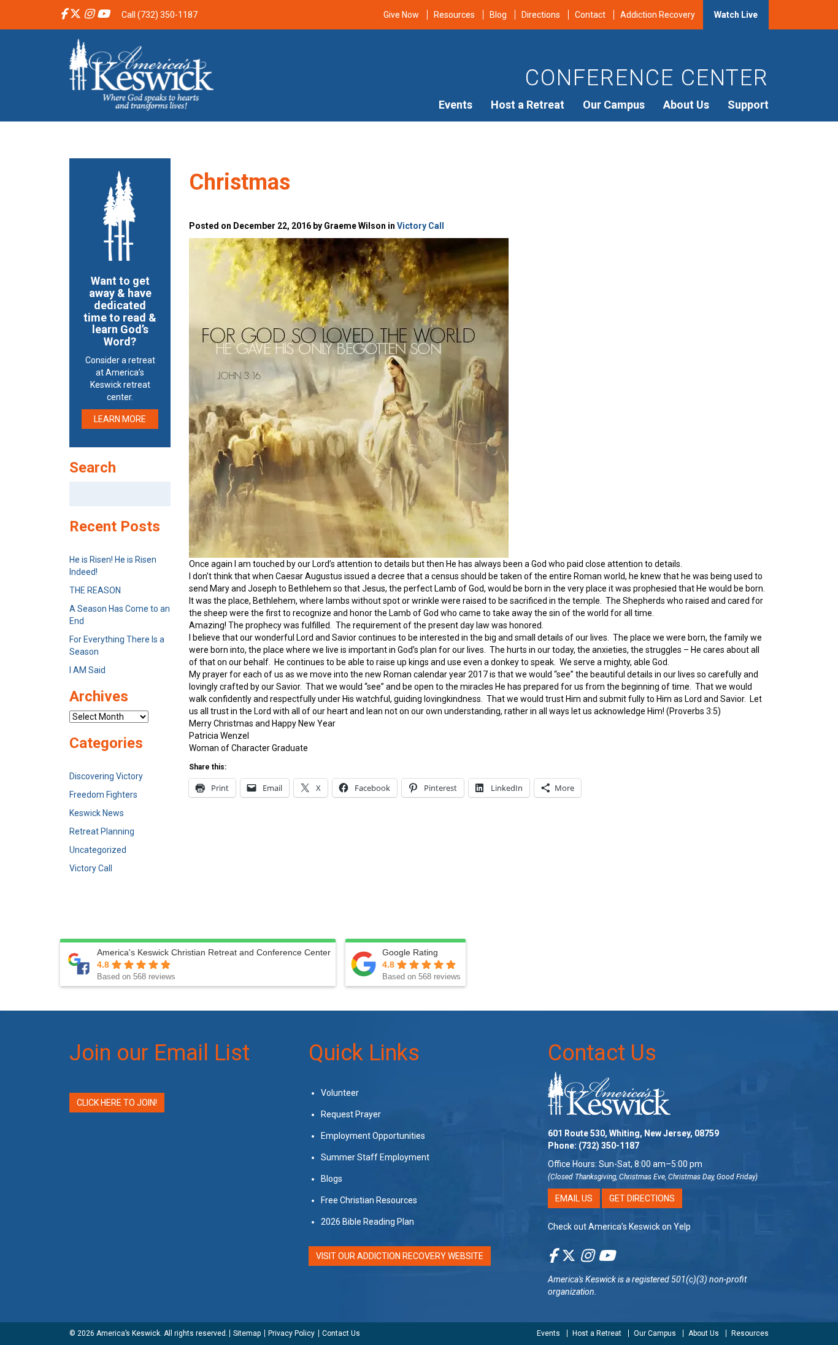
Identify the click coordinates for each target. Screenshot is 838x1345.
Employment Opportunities (373, 1136)
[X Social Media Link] (75, 15)
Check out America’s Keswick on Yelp (619, 1226)
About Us (686, 104)
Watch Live (736, 15)
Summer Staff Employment (375, 1157)
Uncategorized (97, 850)
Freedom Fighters (103, 795)
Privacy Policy (291, 1333)
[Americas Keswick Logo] (141, 74)
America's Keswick (582, 1279)
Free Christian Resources (369, 1200)
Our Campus (614, 104)
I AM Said (87, 670)
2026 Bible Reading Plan (367, 1222)
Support (748, 104)
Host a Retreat (527, 104)
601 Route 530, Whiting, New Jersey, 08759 (633, 1133)
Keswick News (96, 813)
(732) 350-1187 (609, 1145)
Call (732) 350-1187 (159, 15)
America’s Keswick (128, 1333)
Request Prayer (351, 1114)
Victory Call (420, 226)
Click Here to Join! (117, 1103)
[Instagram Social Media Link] (89, 15)
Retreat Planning (101, 831)
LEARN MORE (120, 419)
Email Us (574, 1198)
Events (455, 104)
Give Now (401, 15)
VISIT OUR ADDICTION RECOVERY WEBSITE (399, 1256)
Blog (498, 15)
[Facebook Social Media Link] (63, 15)
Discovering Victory (106, 776)
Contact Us (602, 1053)
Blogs (331, 1179)
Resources (454, 15)
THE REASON (95, 590)
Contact (590, 15)
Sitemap (247, 1333)
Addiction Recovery (657, 15)
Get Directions (642, 1198)
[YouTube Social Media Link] (103, 15)
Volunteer (340, 1093)
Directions (540, 15)
